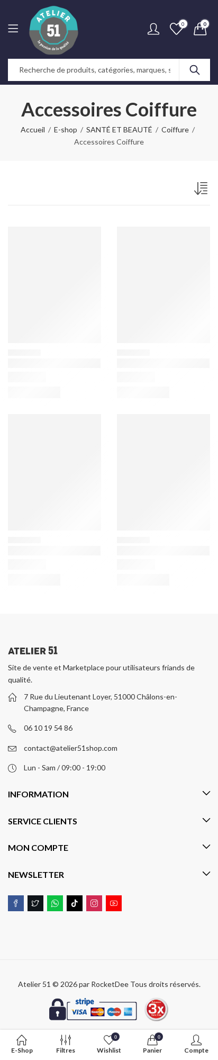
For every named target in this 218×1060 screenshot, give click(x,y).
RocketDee (110, 984)
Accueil (33, 129)
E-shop (65, 129)
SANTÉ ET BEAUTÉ (119, 129)
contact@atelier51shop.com (70, 747)
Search (194, 70)
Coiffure (175, 129)
